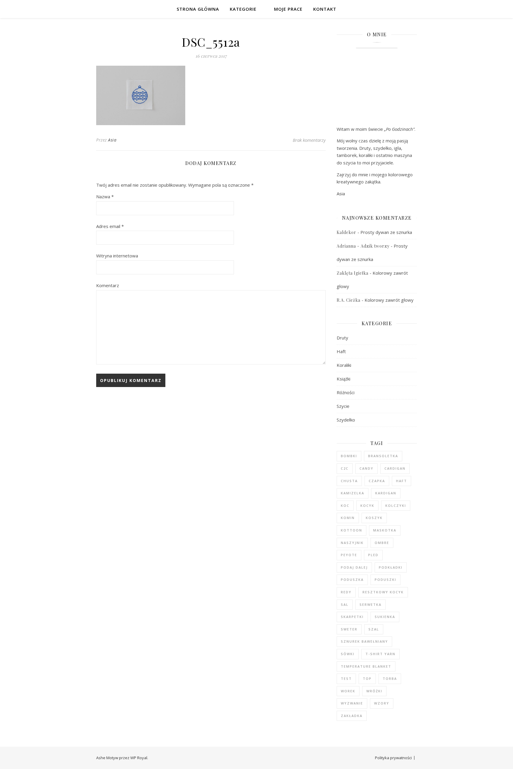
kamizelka (352, 493)
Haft (341, 351)
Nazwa (105, 196)
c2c (345, 468)
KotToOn (351, 530)
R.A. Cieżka (348, 300)
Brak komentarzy (309, 140)
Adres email (110, 226)
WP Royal (138, 757)
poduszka (352, 579)
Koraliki (344, 365)
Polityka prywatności (393, 757)
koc (345, 505)
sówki (347, 654)
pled (373, 555)
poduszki (385, 579)
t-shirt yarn (380, 654)
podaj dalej (354, 567)
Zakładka (351, 715)
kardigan (385, 493)
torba (390, 678)
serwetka (370, 604)
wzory (381, 703)
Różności (345, 392)
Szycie (343, 406)
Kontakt (324, 9)
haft (401, 481)
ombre (382, 542)
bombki (349, 456)
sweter (349, 629)
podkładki (391, 567)
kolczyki (395, 505)
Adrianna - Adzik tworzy (363, 246)
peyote (349, 555)
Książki (343, 379)
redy (346, 592)
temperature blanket (366, 666)
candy (366, 468)
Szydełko (346, 420)
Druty (342, 338)
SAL (345, 604)
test (346, 678)
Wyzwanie (352, 703)
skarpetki (352, 616)
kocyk (367, 505)
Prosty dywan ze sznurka (386, 232)
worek (348, 691)
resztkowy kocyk (383, 592)
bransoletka (383, 456)
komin (348, 517)
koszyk (374, 517)
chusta (349, 481)
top (367, 678)
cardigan (395, 468)
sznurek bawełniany (364, 641)
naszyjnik (352, 542)
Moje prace (288, 9)
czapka (377, 481)
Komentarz (107, 285)
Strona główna (198, 9)
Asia (112, 140)
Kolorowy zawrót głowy (389, 300)
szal (373, 629)
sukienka (385, 616)
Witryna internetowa (117, 256)
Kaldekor (346, 232)
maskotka (384, 530)
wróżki (374, 691)
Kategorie (243, 9)
